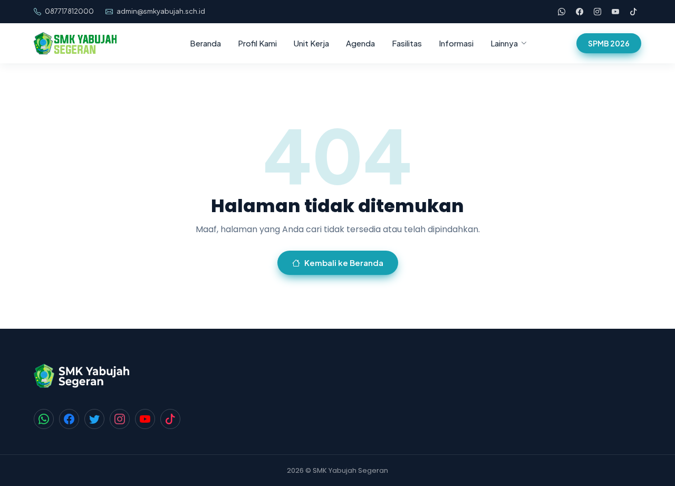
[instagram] (597, 12)
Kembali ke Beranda (343, 263)
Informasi (456, 43)
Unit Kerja (311, 43)
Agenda (360, 43)
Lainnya (504, 43)
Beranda (205, 43)
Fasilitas (407, 43)
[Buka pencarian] (558, 43)
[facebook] (579, 12)
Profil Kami (257, 43)
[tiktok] (633, 12)
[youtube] (615, 12)
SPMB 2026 (609, 43)
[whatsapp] (562, 12)
